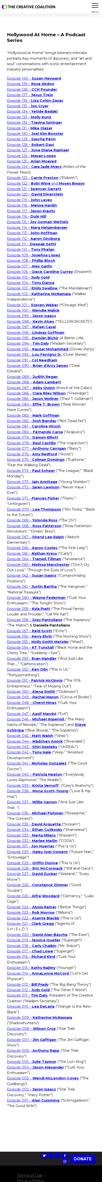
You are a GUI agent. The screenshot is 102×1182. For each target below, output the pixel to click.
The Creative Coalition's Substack (58, 1156)
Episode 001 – (33, 1100)
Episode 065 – (32, 553)
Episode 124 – (34, 166)
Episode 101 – (32, 305)
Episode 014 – (38, 973)
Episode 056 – (29, 636)
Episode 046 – (36, 719)
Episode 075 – (36, 459)
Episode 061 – (32, 586)
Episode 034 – (34, 829)
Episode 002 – (31, 1089)
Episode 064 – (34, 559)
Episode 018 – (31, 946)
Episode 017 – (30, 951)
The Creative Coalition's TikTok (51, 1156)
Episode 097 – (31, 327)
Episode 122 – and (46, 183)
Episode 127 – (38, 150)
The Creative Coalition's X (44, 1156)
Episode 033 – (31, 835)
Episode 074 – (31, 470)
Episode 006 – (33, 1050)
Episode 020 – (19, 934)
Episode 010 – (30, 1006)
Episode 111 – (31, 244)
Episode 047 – (31, 714)
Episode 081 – (34, 426)
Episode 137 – (30, 95)
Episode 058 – (34, 620)
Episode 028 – (35, 868)
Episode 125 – (31, 161)
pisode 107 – (30, 266)
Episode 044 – (35, 741)
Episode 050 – (31, 691)
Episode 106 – (40, 271)
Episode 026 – (37, 885)
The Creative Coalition (29, 7)
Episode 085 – (33, 398)
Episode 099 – (31, 316)
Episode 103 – (32, 288)
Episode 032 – (32, 841)
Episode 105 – (28, 277)
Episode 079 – (32, 437)
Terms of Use (30, 1175)
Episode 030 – (37, 852)
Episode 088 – (34, 382)
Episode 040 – (34, 774)
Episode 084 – (33, 404)
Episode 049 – (33, 697)
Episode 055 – (38, 642)
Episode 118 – (32, 205)
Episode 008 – (31, 1028)
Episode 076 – (32, 454)
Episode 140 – (34, 78)
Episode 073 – (32, 482)
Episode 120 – (35, 194)
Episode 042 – (29, 752)
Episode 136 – (35, 100)
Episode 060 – (36, 597)
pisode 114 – (38, 227)
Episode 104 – (30, 283)
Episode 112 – (33, 238)
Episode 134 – (32, 111)
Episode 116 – (26, 216)
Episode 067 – (35, 537)
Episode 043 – (32, 747)
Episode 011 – (27, 995)
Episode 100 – (33, 310)
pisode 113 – (33, 233)
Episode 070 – (34, 509)
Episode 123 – (32, 178)
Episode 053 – (31, 658)
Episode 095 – (32, 338)
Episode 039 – (33, 785)
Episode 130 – (35, 133)
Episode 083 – (33, 415)
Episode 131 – (29, 128)
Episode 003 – (43, 1078)
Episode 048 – (31, 702)
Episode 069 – (32, 520)
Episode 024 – (31, 907)
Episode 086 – (36, 393)
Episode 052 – (27, 669)
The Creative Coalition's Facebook (65, 1156)
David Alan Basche (50, 934)
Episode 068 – (34, 526)
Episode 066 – (32, 548)
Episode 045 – (30, 736)
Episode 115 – (37, 222)
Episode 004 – (35, 1067)
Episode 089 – (32, 377)
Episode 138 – (32, 89)
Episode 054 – (30, 647)
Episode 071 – (33, 498)
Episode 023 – (31, 912)
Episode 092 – (34, 354)
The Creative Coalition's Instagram (65, 1161)
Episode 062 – (31, 575)
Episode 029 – (32, 863)
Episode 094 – (28, 343)
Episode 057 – (29, 631)
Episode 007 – (31, 1040)
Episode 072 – (33, 487)
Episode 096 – (35, 332)
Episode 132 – (34, 122)
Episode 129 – (31, 139)
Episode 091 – (32, 360)
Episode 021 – (30, 923)
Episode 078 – (31, 443)
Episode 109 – (33, 255)
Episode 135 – (28, 106)
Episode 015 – (31, 968)
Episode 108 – (31, 260)
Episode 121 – (34, 189)
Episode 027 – (32, 874)
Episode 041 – (37, 763)
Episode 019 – (33, 940)
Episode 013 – (28, 984)
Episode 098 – (30, 321)
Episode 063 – (38, 564)
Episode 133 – (29, 117)
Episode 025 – (33, 896)
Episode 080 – (35, 432)
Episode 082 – (31, 421)
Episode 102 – (39, 294)
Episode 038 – (37, 791)
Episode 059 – (28, 609)
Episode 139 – (30, 84)
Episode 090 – (37, 365)
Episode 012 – (28, 990)
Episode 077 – (36, 448)
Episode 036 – (35, 813)
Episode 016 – (31, 956)
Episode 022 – (33, 918)
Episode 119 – (29, 200)
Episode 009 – (39, 1017)
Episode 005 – (31, 1061)
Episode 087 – (31, 388)
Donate (83, 1159)
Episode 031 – (30, 846)
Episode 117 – (31, 211)
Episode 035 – (34, 824)
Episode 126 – (31, 156)
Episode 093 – (37, 349)
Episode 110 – (30, 249)
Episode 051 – (35, 680)
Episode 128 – (30, 145)
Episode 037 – (32, 802)
